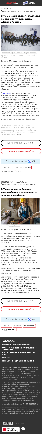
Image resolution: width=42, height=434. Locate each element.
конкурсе (7, 93)
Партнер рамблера (20, 423)
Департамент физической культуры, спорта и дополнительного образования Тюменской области (19, 55)
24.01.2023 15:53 (6, 9)
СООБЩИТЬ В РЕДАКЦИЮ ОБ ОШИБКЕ (18, 361)
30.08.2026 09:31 (7, 182)
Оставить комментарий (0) (21, 151)
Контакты (6, 358)
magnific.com (14, 226)
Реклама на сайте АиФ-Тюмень (16, 345)
